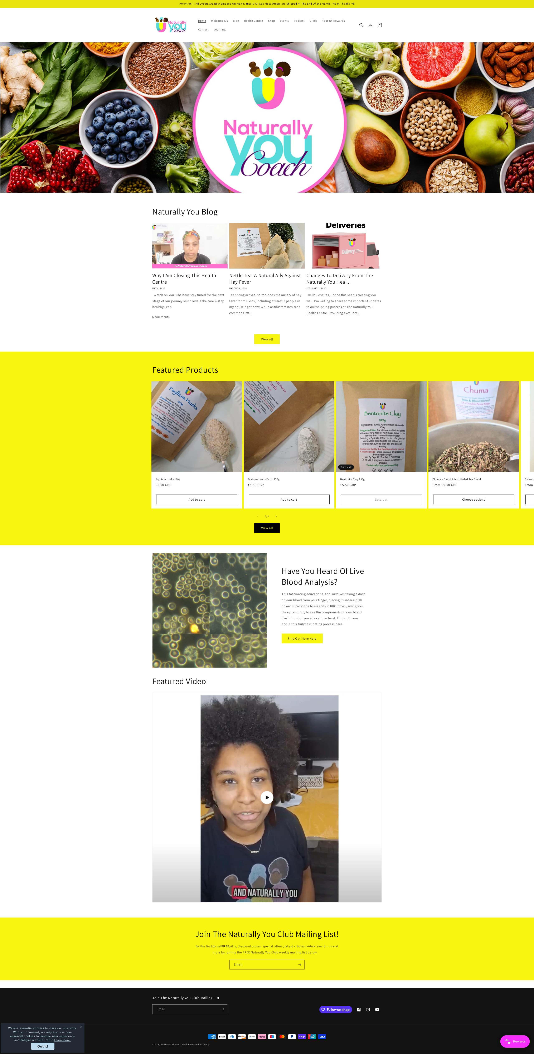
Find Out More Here (302, 638)
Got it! (42, 1046)
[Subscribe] (299, 964)
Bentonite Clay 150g (352, 479)
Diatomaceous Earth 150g (264, 479)
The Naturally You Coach (174, 1044)
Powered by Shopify (199, 1044)
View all (267, 339)
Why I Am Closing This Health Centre (184, 278)
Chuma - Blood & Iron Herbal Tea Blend (457, 479)
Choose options (473, 499)
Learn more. (62, 1040)
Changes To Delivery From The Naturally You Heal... (339, 278)
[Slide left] (257, 516)
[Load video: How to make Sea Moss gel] (267, 797)
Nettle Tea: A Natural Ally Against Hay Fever (265, 278)
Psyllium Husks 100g (168, 479)
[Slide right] (276, 516)
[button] (361, 25)
